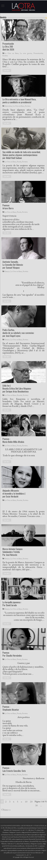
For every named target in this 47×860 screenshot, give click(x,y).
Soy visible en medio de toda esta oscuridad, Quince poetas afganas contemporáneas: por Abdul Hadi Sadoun (21, 155)
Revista (5, 55)
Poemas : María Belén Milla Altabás (13, 440)
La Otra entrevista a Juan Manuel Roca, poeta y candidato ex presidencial (19, 101)
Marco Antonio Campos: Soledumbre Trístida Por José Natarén (13, 551)
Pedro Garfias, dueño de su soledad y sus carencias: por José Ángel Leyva (18, 332)
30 (36, 805)
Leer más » (7, 70)
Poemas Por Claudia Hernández (12, 654)
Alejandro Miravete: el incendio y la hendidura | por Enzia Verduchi (14, 493)
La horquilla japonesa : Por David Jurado (12, 604)
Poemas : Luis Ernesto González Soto (14, 769)
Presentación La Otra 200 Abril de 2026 (8, 46)
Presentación (38, 53)
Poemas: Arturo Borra (8, 207)
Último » (6, 809)
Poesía (19, 161)
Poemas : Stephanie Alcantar (11, 708)
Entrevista (8, 106)
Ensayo (7, 271)
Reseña (19, 395)
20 (31, 801)
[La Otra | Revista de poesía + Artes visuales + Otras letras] (23, 6)
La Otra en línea (11, 53)
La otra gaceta (26, 53)
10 (26, 801)
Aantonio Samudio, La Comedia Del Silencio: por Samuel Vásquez (13, 264)
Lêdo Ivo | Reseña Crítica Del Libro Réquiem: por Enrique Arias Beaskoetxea (17, 388)
